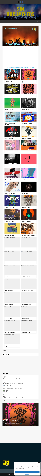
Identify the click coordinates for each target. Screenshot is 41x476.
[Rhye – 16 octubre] (28, 187)
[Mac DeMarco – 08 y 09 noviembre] (28, 270)
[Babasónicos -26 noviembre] (28, 297)
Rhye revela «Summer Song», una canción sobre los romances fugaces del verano (16, 378)
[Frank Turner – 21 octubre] (12, 214)
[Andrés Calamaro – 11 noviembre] (28, 284)
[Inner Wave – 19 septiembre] (12, 145)
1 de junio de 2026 (11, 422)
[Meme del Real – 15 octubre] (12, 187)
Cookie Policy (27, 474)
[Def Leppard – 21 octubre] (28, 200)
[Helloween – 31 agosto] (12, 74)
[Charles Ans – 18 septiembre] (28, 131)
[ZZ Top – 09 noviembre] (12, 284)
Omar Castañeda (6, 422)
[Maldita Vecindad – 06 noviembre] (28, 256)
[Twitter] (18, 2)
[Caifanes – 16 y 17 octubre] (12, 200)
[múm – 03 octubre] (28, 173)
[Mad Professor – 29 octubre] (12, 242)
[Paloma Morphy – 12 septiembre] (28, 117)
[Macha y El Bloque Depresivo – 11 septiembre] (12, 117)
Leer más (4, 425)
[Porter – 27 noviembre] (12, 311)
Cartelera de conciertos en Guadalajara (20, 67)
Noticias (10, 386)
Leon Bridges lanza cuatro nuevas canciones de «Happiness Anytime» (15, 392)
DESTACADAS (5, 386)
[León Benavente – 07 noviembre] (12, 270)
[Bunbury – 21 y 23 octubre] (28, 214)
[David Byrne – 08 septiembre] (12, 103)
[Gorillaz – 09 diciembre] (28, 311)
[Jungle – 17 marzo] (12, 339)
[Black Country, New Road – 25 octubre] (28, 228)
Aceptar (27, 471)
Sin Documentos (20, 11)
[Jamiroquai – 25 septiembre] (12, 159)
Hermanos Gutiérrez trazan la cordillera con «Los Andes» (13, 383)
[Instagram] (20, 2)
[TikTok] (11, 354)
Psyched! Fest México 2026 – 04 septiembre (11, 420)
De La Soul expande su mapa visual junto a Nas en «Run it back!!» (14, 397)
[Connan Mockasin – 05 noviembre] (12, 256)
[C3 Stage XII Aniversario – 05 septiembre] (12, 89)
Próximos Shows (6, 419)
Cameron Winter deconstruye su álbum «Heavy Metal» (12, 388)
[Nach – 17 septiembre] (12, 131)
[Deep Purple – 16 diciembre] (12, 325)
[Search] (37, 21)
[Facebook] (22, 2)
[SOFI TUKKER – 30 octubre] (28, 242)
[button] (39, 462)
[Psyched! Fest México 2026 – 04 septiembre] (28, 74)
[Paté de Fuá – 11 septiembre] (28, 103)
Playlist (4, 377)
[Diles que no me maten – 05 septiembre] (28, 89)
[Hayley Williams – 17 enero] (28, 325)
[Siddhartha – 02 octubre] (12, 173)
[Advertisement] (20, 56)
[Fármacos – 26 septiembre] (28, 159)
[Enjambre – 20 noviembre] (12, 297)
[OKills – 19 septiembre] (28, 145)
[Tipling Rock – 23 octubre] (12, 228)
